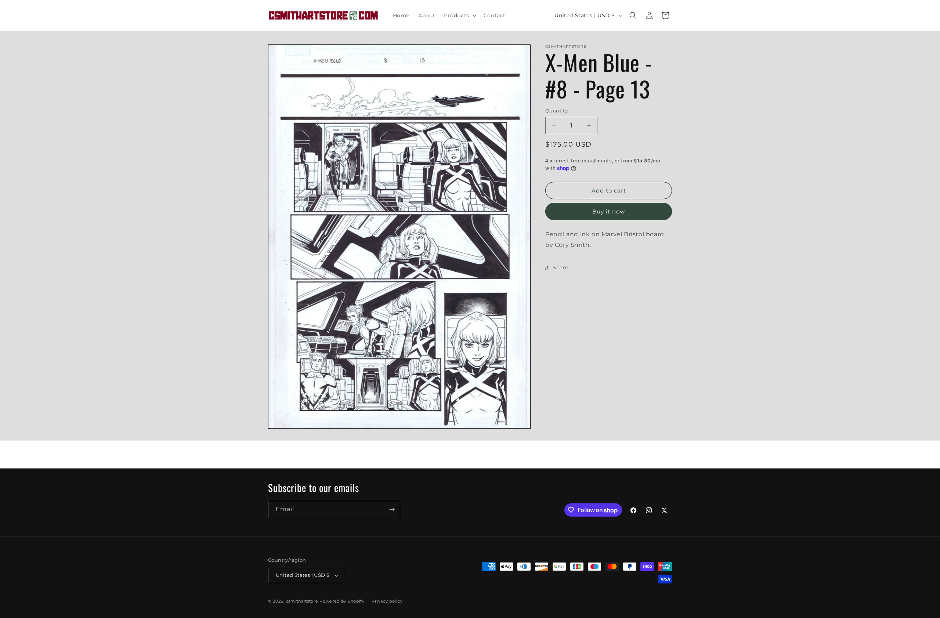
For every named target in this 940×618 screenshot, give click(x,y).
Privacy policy (387, 601)
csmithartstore (302, 601)
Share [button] (560, 267)
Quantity (556, 111)
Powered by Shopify (342, 601)
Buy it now (608, 211)
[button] (459, 15)
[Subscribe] (392, 509)
